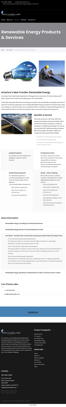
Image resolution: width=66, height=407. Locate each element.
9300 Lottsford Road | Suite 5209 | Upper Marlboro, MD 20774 (20, 4)
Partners (23, 20)
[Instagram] (10, 391)
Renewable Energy (39, 340)
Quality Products (15, 153)
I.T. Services (37, 336)
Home (3, 20)
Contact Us (31, 20)
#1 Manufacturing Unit (17, 173)
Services (16, 20)
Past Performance (39, 364)
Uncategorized (38, 345)
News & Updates (39, 358)
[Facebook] (6, 391)
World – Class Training (49, 173)
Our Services (9, 50)
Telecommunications (40, 343)
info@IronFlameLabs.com (22, 2)
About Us (9, 20)
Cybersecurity (38, 334)
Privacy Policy (33, 405)
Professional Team (48, 153)
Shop (35, 366)
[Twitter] (2, 391)
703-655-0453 (6, 2)
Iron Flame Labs (38, 338)
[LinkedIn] (14, 391)
